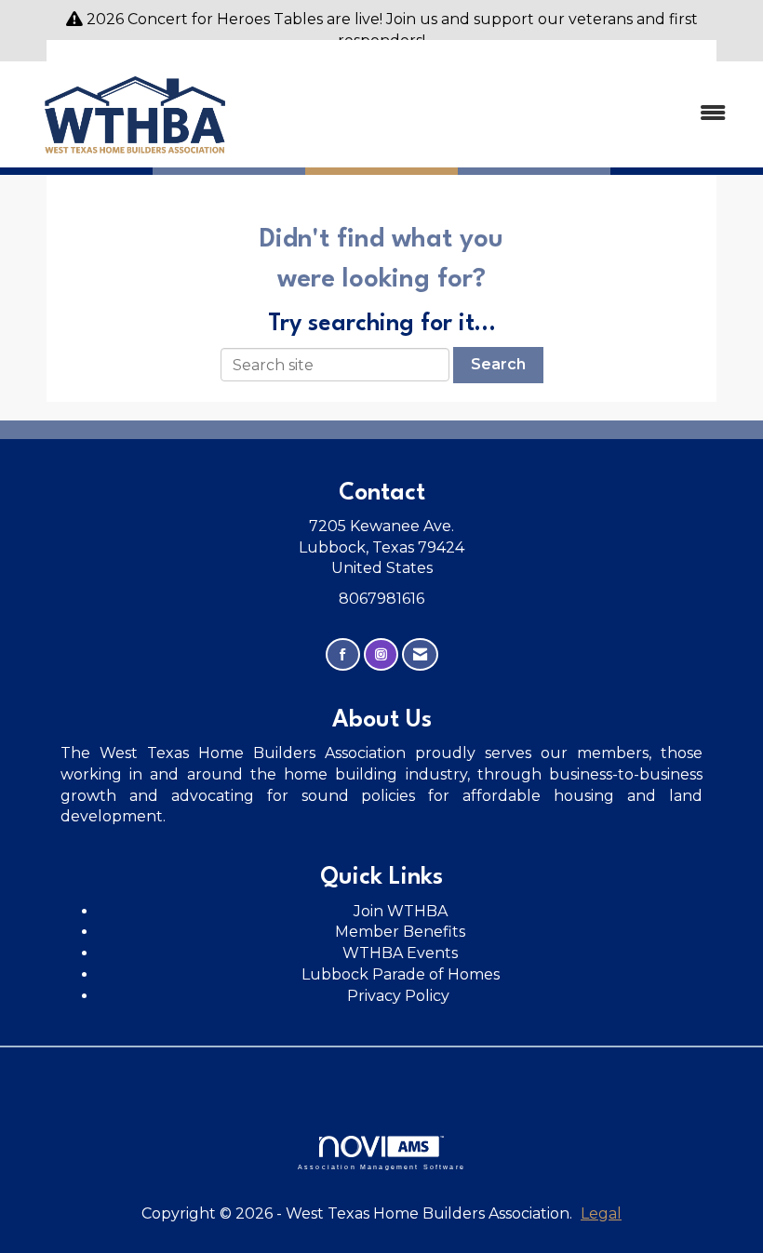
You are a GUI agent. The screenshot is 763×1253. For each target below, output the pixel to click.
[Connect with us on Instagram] (381, 654)
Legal (601, 1213)
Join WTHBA (401, 911)
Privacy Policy (400, 996)
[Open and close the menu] (500, 114)
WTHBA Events (400, 953)
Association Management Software (381, 1166)
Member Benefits (400, 931)
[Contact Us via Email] (420, 654)
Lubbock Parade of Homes (400, 974)
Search (498, 364)
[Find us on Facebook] (343, 654)
